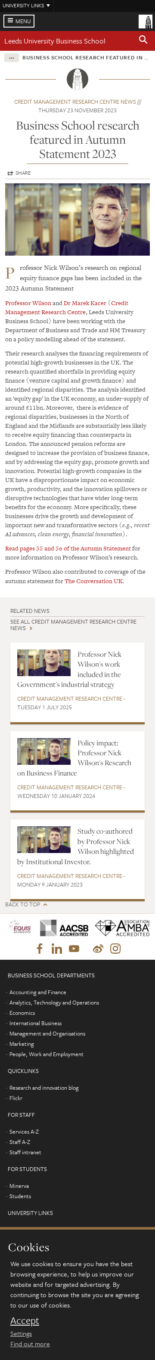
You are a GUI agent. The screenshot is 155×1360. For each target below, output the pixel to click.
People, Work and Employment (46, 1054)
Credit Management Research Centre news (75, 101)
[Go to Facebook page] (39, 949)
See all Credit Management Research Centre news (73, 624)
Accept (24, 1320)
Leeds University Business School (54, 40)
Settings (21, 1333)
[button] (143, 41)
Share (23, 172)
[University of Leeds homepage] (145, 21)
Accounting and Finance (37, 992)
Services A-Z (24, 1131)
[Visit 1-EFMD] (19, 928)
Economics (22, 1012)
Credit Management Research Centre (66, 307)
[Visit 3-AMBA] (119, 928)
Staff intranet (25, 1152)
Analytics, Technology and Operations (54, 1002)
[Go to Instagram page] (115, 949)
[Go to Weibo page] (98, 949)
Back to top (22, 904)
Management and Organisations (47, 1033)
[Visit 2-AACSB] (61, 928)
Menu (23, 21)
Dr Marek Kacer (85, 303)
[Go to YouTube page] (74, 949)
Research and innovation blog (44, 1087)
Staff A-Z (19, 1141)
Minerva (19, 1185)
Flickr (15, 1098)
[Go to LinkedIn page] (57, 949)
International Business (35, 1023)
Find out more (30, 1343)
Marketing (21, 1043)
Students (20, 1196)
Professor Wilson (28, 303)
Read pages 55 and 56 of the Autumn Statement (68, 548)
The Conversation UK (94, 581)
